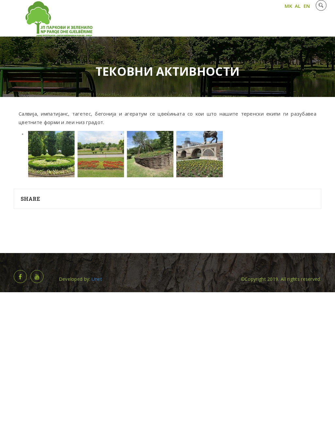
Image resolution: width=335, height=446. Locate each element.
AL (298, 6)
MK (288, 6)
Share (30, 198)
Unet (97, 279)
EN (307, 6)
